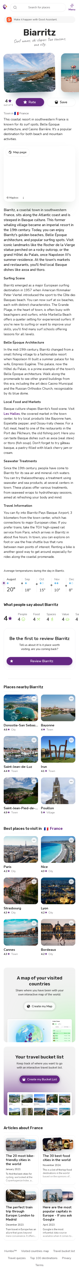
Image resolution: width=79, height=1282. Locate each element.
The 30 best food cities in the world (57, 1158)
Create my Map (42, 1006)
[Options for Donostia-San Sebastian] (34, 698)
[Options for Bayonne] (71, 698)
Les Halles (12, 413)
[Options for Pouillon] (71, 781)
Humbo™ (10, 1251)
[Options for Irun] (71, 740)
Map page (19, 152)
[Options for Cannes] (34, 922)
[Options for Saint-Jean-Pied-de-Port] (34, 781)
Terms (39, 1265)
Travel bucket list (64, 1251)
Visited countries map (35, 1251)
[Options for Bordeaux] (71, 922)
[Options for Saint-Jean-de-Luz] (34, 740)
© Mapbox (12, 197)
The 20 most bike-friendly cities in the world (20, 1160)
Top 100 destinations (44, 1258)
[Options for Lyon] (71, 881)
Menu (72, 9)
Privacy (66, 1258)
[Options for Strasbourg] (34, 881)
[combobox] (38, 7)
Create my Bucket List (42, 1079)
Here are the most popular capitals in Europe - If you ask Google (57, 1213)
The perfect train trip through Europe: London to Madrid (20, 1213)
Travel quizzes (17, 1258)
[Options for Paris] (34, 840)
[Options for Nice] (71, 840)
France (21, 113)
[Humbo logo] (5, 7)
